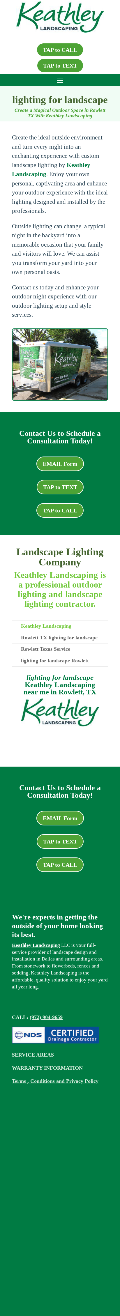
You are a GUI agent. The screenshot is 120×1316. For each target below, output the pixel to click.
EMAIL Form (60, 464)
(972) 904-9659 (46, 1017)
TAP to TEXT (60, 65)
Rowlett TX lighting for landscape (59, 638)
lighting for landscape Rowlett (55, 661)
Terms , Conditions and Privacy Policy (55, 1081)
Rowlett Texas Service (45, 649)
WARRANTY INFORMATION (47, 1068)
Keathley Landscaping (46, 626)
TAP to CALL (60, 50)
